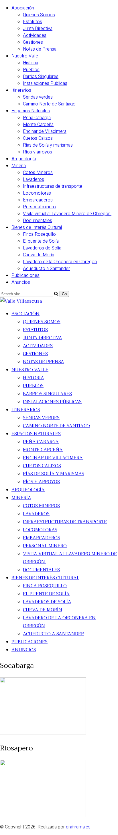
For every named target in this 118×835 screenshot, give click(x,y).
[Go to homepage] (21, 301)
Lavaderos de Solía (42, 248)
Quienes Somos (39, 14)
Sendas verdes (38, 97)
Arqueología (23, 158)
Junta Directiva (37, 28)
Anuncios (20, 282)
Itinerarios (21, 90)
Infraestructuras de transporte (52, 186)
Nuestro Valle (24, 56)
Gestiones (33, 42)
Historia (30, 62)
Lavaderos (33, 179)
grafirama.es (78, 827)
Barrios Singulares (40, 76)
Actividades (34, 35)
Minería (18, 165)
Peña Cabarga (37, 117)
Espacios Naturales (30, 110)
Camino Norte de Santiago (49, 104)
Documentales (37, 220)
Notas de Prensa (39, 49)
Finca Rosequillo (39, 234)
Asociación (22, 8)
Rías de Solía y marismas (48, 145)
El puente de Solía (41, 241)
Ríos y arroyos (37, 152)
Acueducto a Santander (46, 268)
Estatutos (32, 21)
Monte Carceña (38, 124)
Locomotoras (37, 193)
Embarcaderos (38, 200)
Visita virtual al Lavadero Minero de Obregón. (67, 213)
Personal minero (39, 206)
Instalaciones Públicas (45, 83)
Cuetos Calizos (38, 138)
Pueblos (31, 69)
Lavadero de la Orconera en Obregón (60, 261)
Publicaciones (25, 275)
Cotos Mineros (38, 172)
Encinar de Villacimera (44, 131)
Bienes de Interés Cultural (36, 227)
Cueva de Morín (38, 254)
